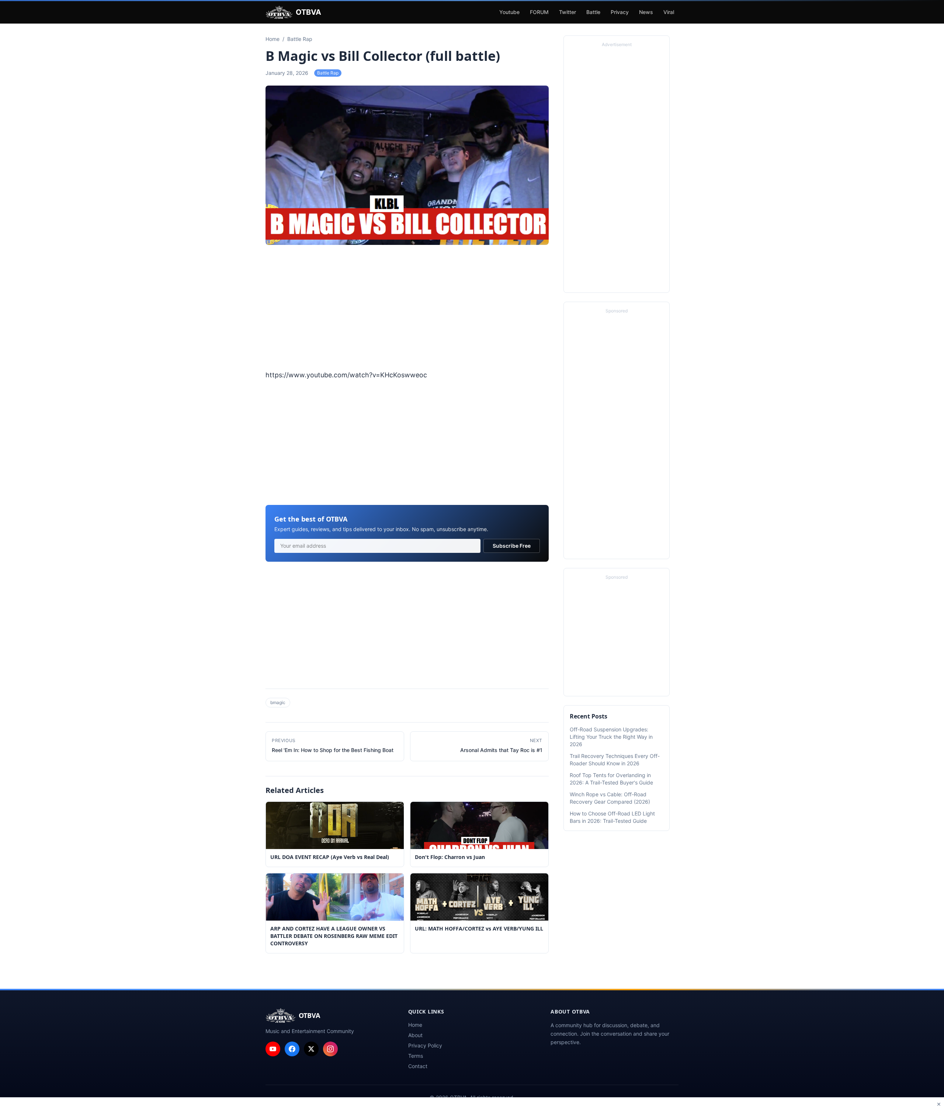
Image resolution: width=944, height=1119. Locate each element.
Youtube (509, 12)
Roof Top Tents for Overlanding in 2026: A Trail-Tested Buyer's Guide (611, 779)
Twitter (567, 12)
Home (415, 1025)
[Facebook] (292, 1049)
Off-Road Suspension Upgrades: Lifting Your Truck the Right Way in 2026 (611, 736)
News (646, 12)
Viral (668, 12)
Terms (415, 1056)
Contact (417, 1066)
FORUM (539, 12)
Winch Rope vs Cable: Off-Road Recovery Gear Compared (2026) (610, 798)
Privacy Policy (425, 1045)
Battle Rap (328, 73)
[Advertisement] (407, 308)
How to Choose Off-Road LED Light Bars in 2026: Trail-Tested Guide (612, 817)
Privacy (620, 12)
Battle (593, 12)
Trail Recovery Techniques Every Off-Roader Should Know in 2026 (615, 759)
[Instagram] (330, 1049)
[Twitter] (311, 1049)
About (415, 1035)
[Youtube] (273, 1049)
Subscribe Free (512, 546)
